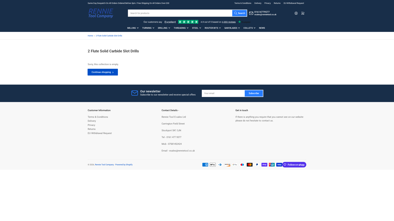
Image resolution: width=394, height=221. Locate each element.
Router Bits (211, 28)
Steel (195, 28)
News (262, 28)
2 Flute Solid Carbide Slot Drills (109, 36)
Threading (180, 28)
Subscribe (254, 93)
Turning (147, 28)
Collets (248, 28)
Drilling (162, 28)
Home (90, 36)
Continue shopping (101, 72)
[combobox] (187, 13)
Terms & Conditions (242, 3)
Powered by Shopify (124, 164)
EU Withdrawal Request (294, 3)
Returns (277, 3)
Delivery (257, 3)
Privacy (267, 3)
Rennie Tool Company (104, 164)
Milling (131, 28)
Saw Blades (230, 28)
